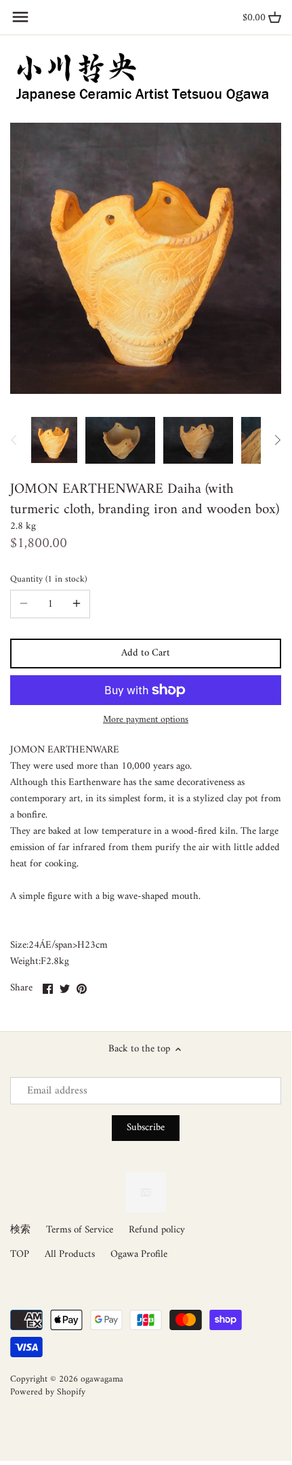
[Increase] (76, 604)
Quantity (47, 579)
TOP (19, 1254)
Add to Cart (145, 653)
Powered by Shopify (47, 1392)
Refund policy (157, 1230)
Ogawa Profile (138, 1254)
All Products (70, 1254)
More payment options (145, 720)
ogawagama (102, 1379)
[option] (54, 440)
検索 (20, 1230)
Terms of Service (79, 1230)
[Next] (277, 440)
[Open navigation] (20, 17)
